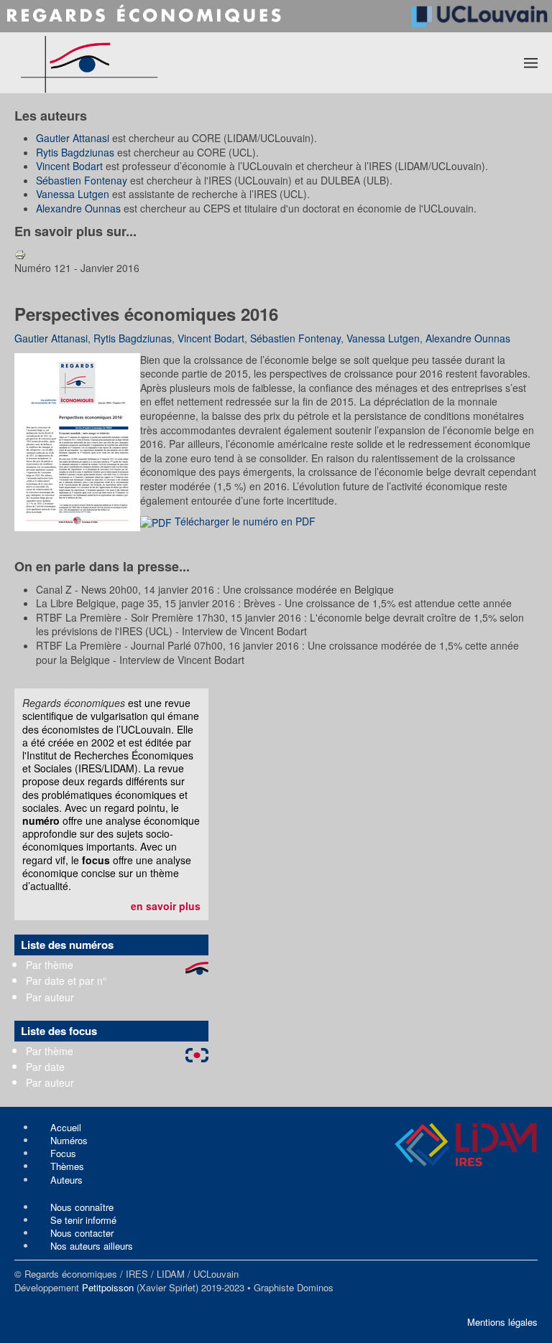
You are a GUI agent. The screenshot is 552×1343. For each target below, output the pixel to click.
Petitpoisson (108, 1287)
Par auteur (50, 997)
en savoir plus (166, 906)
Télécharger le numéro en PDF (244, 521)
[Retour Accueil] (141, 62)
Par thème (49, 964)
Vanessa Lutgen (72, 194)
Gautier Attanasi (72, 138)
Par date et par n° (66, 980)
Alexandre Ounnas (78, 208)
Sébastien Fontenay (81, 180)
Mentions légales (502, 1322)
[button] (531, 62)
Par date (45, 1066)
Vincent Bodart (69, 166)
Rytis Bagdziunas (75, 152)
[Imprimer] (20, 253)
